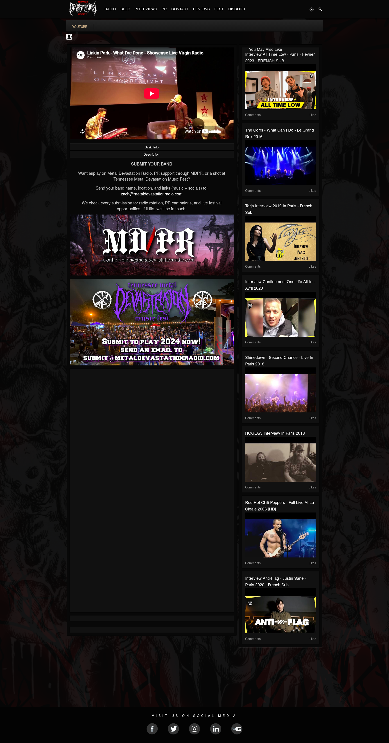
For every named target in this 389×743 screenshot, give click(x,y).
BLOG (125, 8)
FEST (219, 8)
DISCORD (236, 8)
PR (164, 8)
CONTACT (179, 8)
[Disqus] (151, 432)
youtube (79, 26)
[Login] (311, 9)
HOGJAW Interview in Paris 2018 (275, 433)
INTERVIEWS (146, 8)
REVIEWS (201, 8)
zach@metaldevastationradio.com (152, 194)
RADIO (110, 8)
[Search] (320, 9)
